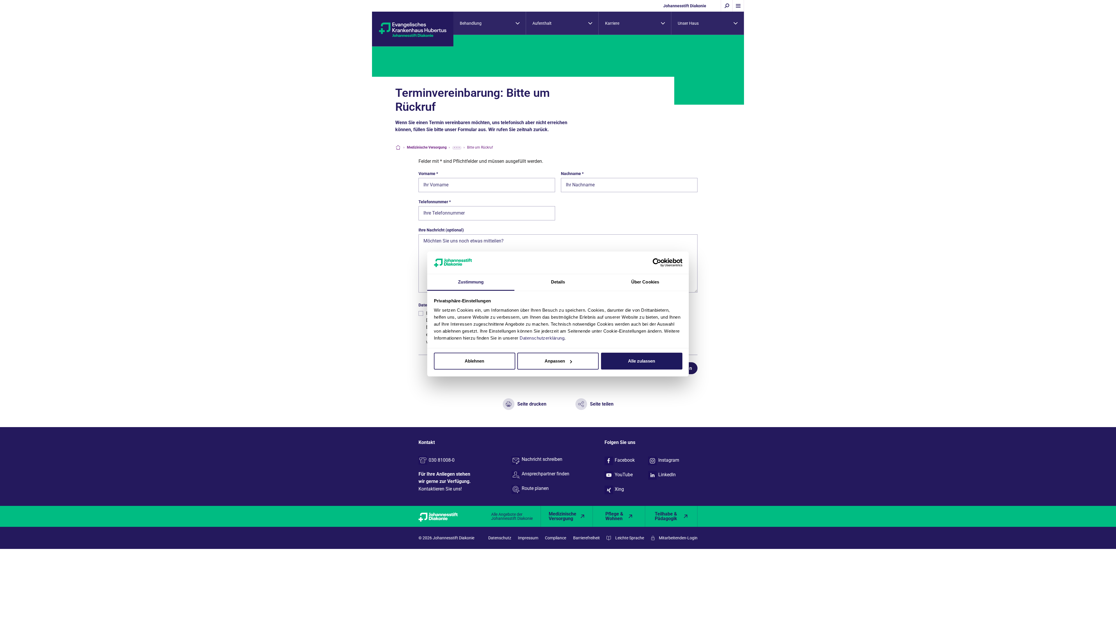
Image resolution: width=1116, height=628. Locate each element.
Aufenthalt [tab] (542, 23)
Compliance (555, 538)
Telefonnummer (435, 202)
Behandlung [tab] (471, 23)
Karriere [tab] (612, 23)
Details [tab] (558, 281)
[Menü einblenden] (738, 6)
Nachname (572, 174)
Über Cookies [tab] (645, 281)
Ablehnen (474, 360)
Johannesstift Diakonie (684, 5)
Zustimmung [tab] (471, 281)
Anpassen (555, 360)
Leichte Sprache (629, 538)
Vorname (428, 174)
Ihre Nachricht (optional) (441, 230)
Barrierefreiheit (586, 538)
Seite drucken (531, 404)
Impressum (528, 538)
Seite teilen (602, 404)
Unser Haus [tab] (688, 23)
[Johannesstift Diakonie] (445, 516)
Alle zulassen (641, 360)
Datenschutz (499, 538)
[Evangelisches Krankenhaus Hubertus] (412, 29)
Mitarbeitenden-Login (678, 538)
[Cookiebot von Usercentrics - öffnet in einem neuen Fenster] (657, 262)
